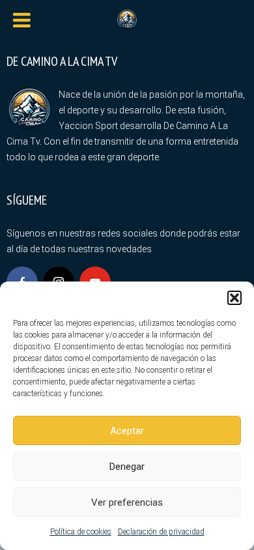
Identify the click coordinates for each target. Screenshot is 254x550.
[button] (234, 297)
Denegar (127, 466)
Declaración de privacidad (161, 531)
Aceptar (127, 431)
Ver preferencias (127, 502)
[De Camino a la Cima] (127, 18)
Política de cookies (80, 531)
